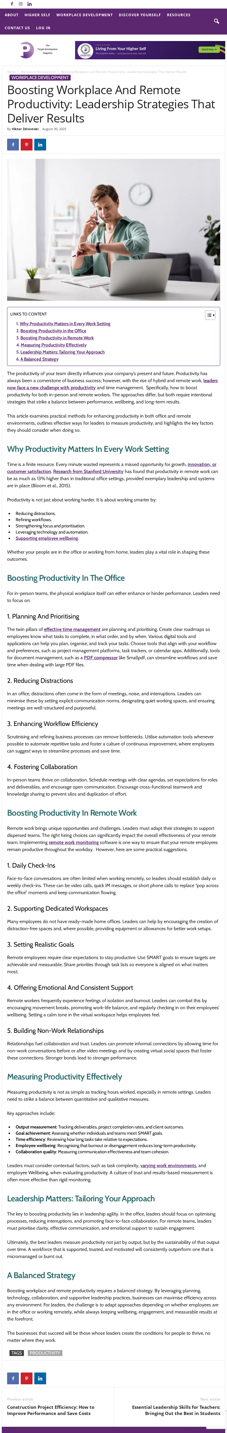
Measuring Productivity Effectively (54, 345)
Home (11, 72)
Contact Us (17, 27)
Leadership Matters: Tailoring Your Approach (62, 352)
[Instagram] (20, 4)
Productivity (45, 1353)
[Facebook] (11, 4)
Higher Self (38, 14)
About (12, 14)
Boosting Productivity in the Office (53, 330)
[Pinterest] (27, 145)
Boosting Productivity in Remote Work (57, 338)
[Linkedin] (29, 4)
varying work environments (168, 1165)
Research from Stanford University (88, 471)
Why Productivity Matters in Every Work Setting (65, 323)
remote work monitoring (74, 842)
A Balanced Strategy (39, 359)
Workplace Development (84, 14)
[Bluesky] (38, 4)
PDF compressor (101, 657)
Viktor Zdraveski (25, 129)
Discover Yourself (140, 14)
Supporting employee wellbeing (47, 538)
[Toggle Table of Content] (207, 315)
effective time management (72, 629)
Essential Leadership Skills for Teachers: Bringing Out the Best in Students (176, 1410)
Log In (43, 27)
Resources (179, 14)
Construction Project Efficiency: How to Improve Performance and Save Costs (50, 1410)
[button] (216, 21)
